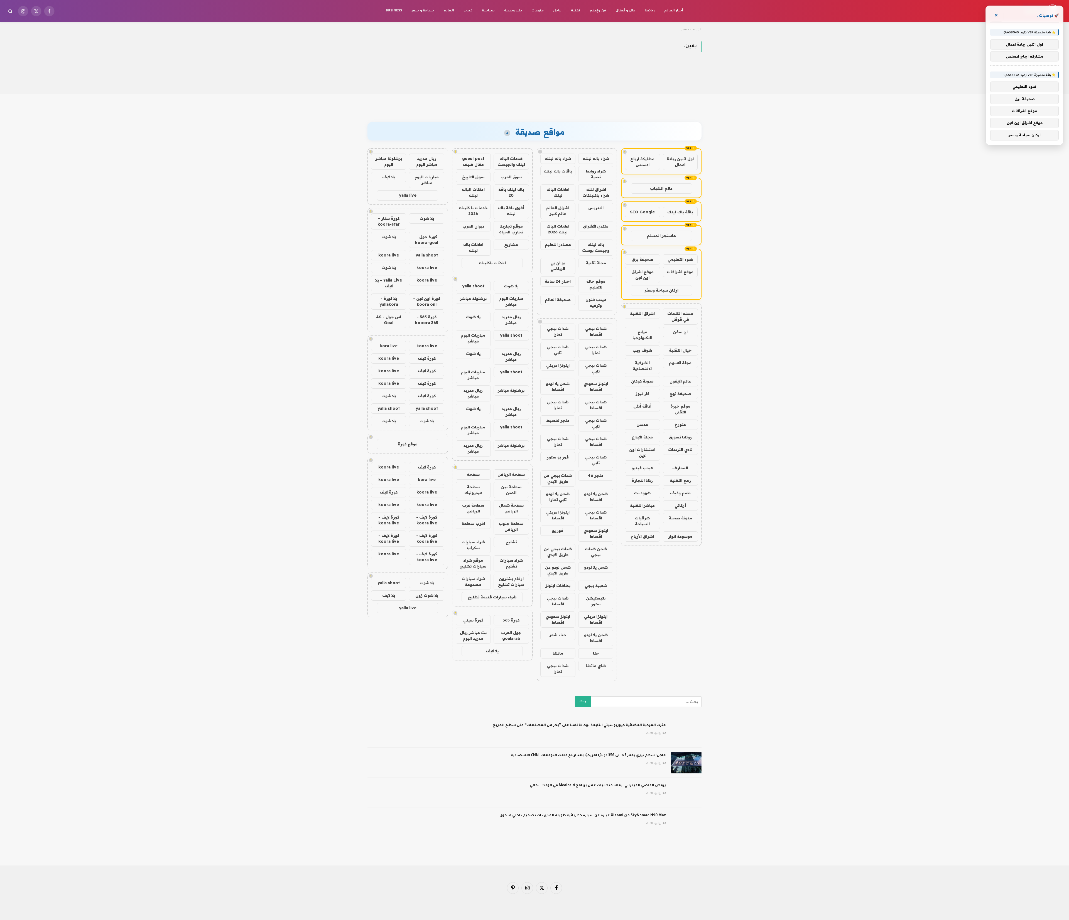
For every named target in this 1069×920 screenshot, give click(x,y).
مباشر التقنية (642, 505)
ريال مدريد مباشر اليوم (426, 161)
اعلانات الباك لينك (557, 192)
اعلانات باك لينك (473, 247)
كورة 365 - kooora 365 (426, 319)
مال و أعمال (625, 11)
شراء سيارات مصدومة (473, 581)
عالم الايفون (680, 381)
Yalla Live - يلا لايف (388, 283)
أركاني (680, 505)
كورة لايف (427, 358)
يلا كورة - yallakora (388, 301)
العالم (448, 11)
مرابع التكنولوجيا (642, 334)
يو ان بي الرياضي (557, 265)
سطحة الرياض (511, 474)
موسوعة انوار (680, 536)
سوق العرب (511, 176)
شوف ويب (642, 350)
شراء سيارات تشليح (511, 563)
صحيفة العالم (558, 299)
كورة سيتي (473, 620)
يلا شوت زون (426, 595)
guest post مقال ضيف (473, 161)
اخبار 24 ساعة (558, 281)
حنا (596, 653)
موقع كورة (408, 444)
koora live (388, 255)
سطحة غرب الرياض (473, 508)
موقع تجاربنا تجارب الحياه (511, 229)
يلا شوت (511, 285)
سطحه (473, 474)
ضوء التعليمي (680, 259)
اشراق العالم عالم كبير (557, 210)
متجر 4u (596, 475)
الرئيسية (696, 29)
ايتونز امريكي (558, 365)
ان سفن (680, 331)
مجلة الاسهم (680, 362)
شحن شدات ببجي (596, 551)
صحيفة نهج (680, 393)
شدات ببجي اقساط (596, 331)
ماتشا (558, 653)
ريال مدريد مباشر (511, 319)
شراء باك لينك (596, 158)
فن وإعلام (598, 11)
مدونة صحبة (680, 518)
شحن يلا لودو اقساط (558, 386)
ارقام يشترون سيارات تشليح (511, 581)
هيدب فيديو (642, 467)
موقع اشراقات (680, 271)
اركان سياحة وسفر (661, 290)
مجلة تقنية (596, 262)
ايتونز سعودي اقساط (595, 386)
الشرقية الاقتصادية (642, 365)
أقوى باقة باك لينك (511, 210)
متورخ (680, 424)
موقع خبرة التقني (680, 409)
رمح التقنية (680, 480)
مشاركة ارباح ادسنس (642, 161)
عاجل (557, 11)
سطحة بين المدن (511, 489)
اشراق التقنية (642, 313)
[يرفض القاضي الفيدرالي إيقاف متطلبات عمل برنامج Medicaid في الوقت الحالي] (686, 792)
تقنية (575, 11)
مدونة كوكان (642, 381)
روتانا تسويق (680, 437)
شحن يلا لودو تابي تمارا (558, 496)
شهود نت (642, 492)
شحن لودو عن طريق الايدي (558, 570)
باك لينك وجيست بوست (595, 247)
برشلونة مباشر (473, 298)
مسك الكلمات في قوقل (680, 316)
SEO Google (642, 211)
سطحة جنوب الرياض (511, 526)
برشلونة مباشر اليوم (388, 161)
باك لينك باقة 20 (511, 192)
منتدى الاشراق (596, 226)
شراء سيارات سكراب (473, 544)
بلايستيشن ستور (595, 601)
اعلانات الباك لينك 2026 (557, 229)
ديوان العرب (473, 226)
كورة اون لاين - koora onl (426, 301)
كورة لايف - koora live (426, 520)
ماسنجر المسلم (661, 235)
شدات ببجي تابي (557, 349)
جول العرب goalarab (511, 635)
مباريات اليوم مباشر (511, 301)
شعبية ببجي (596, 585)
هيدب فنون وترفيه (595, 302)
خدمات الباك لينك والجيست (511, 161)
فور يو (557, 530)
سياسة (488, 11)
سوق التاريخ (473, 176)
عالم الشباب (661, 188)
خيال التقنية (680, 350)
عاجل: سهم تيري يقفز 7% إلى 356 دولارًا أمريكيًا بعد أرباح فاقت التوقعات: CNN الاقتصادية (588, 756)
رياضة (650, 11)
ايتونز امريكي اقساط (558, 515)
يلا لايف (492, 650)
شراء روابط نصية (596, 174)
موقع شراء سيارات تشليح (473, 563)
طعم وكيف (680, 492)
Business (394, 11)
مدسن (642, 424)
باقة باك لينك (680, 211)
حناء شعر (557, 634)
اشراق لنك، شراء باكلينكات (595, 192)
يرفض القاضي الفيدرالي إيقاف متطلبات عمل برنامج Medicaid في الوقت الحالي (598, 786)
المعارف (680, 467)
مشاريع (511, 244)
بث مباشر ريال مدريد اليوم (473, 635)
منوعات (537, 11)
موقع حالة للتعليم (595, 284)
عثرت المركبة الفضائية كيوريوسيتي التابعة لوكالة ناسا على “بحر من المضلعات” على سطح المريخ (579, 725)
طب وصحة (513, 11)
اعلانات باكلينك (492, 262)
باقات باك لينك (558, 171)
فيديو (468, 11)
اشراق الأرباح (642, 536)
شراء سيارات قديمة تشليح (492, 597)
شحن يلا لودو (596, 567)
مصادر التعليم (558, 244)
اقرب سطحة (473, 523)
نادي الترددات (680, 449)
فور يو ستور (558, 457)
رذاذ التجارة (642, 480)
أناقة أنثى (642, 406)
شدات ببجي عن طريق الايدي (558, 478)
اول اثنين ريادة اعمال (680, 161)
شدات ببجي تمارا (557, 331)
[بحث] (11, 11)
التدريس (596, 207)
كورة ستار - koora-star (388, 221)
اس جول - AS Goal (388, 319)
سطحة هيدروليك (473, 489)
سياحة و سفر (422, 11)
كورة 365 (511, 620)
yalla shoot (473, 285)
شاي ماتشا (596, 665)
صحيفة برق (642, 259)
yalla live (407, 195)
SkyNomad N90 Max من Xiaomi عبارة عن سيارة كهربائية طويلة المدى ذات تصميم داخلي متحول (582, 816)
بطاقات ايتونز (557, 585)
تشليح (511, 541)
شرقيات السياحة (642, 521)
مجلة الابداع (642, 437)
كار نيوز (642, 393)
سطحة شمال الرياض (511, 508)
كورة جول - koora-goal (426, 239)
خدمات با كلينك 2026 (473, 210)
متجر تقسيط (558, 420)
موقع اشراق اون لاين (642, 274)
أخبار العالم (673, 11)
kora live (389, 345)
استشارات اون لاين (642, 452)
